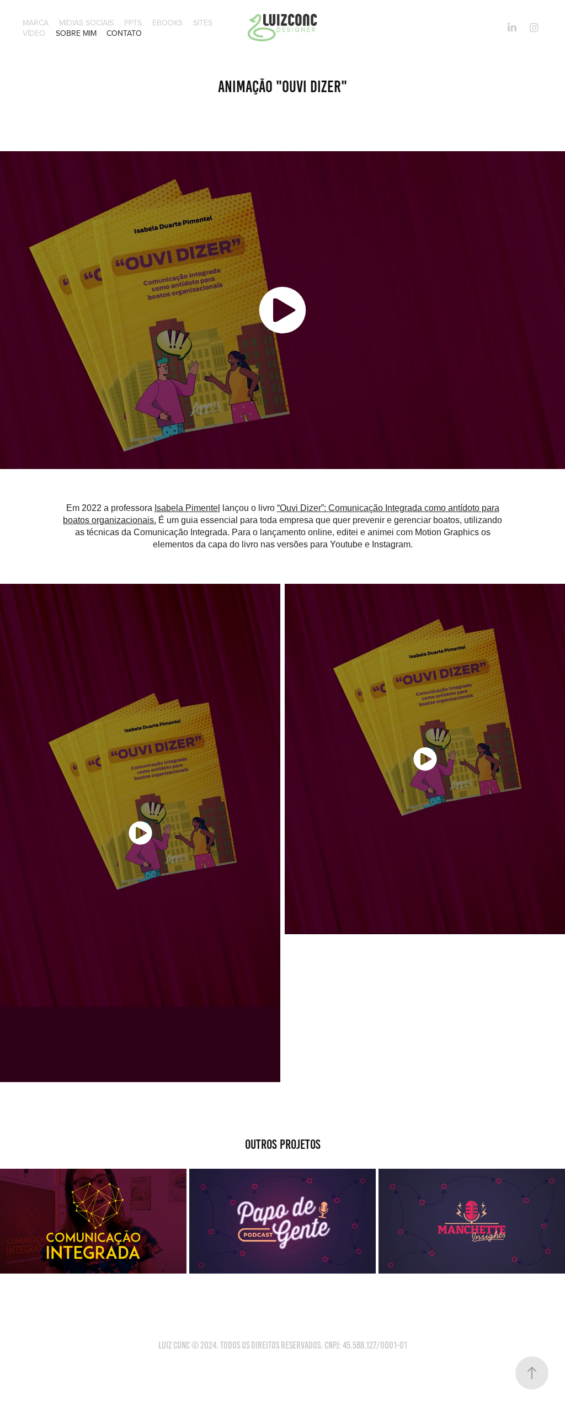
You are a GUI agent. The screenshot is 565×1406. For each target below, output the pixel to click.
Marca (36, 22)
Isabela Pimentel (187, 508)
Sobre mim (76, 33)
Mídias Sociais (86, 22)
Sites (202, 22)
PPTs (133, 22)
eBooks (167, 22)
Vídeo (34, 33)
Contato (124, 33)
